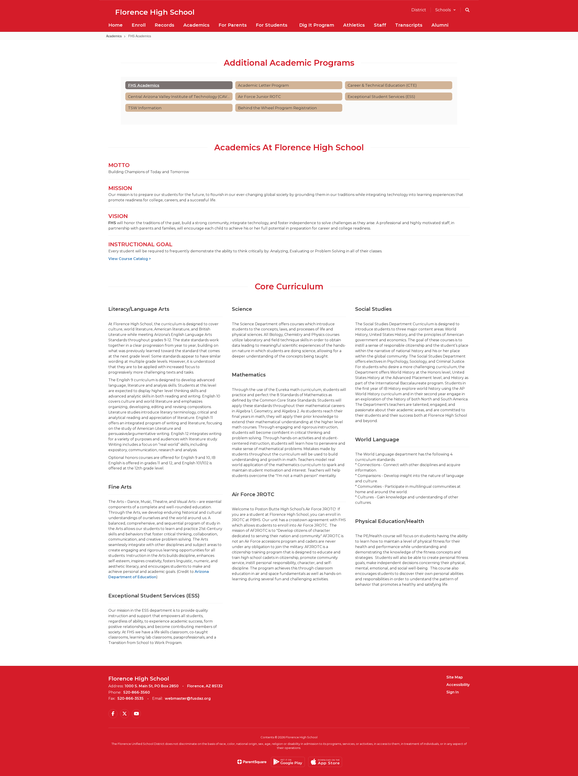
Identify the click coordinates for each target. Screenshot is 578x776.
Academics (114, 36)
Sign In (452, 692)
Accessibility (458, 685)
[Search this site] (467, 10)
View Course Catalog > (129, 259)
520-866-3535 (130, 698)
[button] (445, 9)
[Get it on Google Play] (288, 762)
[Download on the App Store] (325, 762)
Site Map (454, 677)
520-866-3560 (136, 692)
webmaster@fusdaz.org (188, 698)
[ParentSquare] (252, 761)
